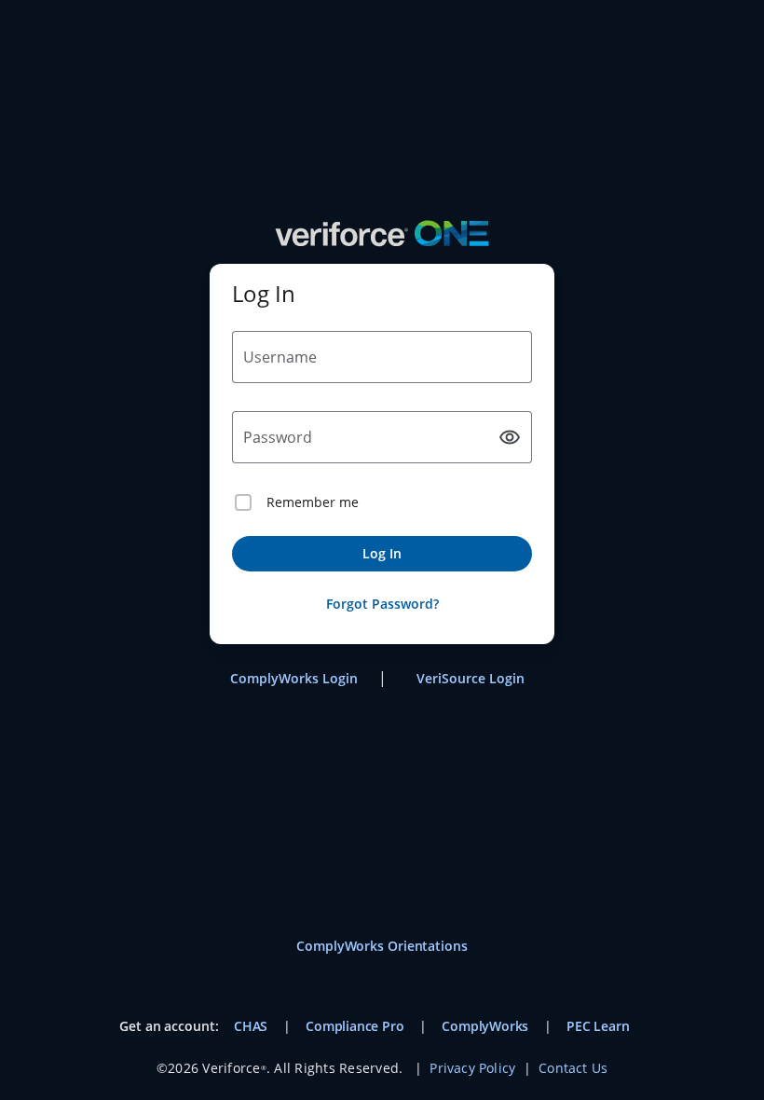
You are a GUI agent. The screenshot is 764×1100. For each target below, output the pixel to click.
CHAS (250, 1026)
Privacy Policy (472, 1068)
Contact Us (573, 1068)
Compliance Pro (354, 1026)
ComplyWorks (485, 1026)
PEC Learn (597, 1026)
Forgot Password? (382, 603)
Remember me (312, 502)
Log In (382, 553)
